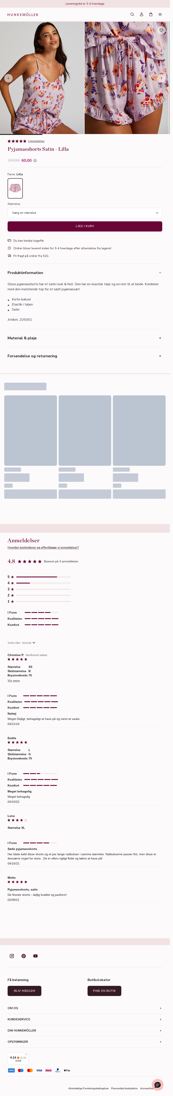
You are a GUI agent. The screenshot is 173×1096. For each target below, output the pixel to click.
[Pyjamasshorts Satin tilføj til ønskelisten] (161, 30)
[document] (85, 4)
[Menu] (160, 14)
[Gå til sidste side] (8, 78)
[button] (39, 577)
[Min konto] (141, 14)
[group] (85, 4)
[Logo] (23, 14)
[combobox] (21, 642)
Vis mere (14, 680)
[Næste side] (161, 78)
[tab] (21, 134)
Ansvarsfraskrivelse (151, 1088)
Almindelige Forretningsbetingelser (88, 1088)
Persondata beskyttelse (124, 1088)
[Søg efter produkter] (132, 14)
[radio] (15, 188)
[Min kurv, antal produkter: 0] (151, 14)
